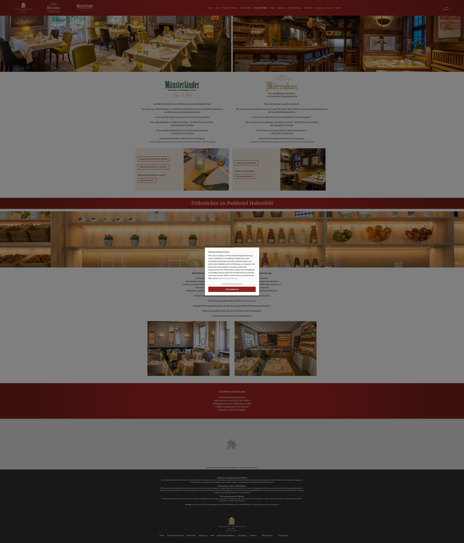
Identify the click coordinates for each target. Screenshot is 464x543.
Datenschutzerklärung (228, 278)
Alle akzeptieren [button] (232, 289)
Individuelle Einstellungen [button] (232, 284)
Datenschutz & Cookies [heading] (218, 252)
